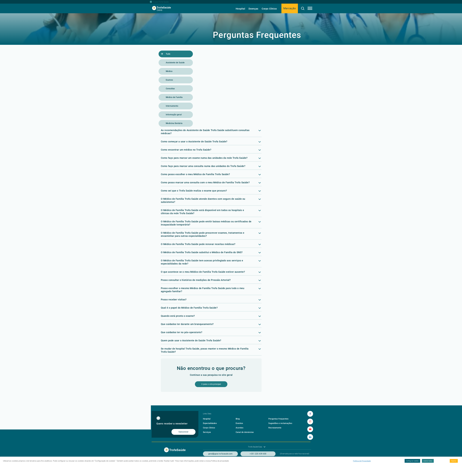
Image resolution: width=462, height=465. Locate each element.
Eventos (239, 423)
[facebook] (310, 414)
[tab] (211, 133)
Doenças (253, 8)
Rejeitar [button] (453, 461)
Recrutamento (274, 428)
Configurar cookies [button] (412, 461)
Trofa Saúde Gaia (255, 447)
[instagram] (310, 421)
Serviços (207, 432)
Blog (238, 419)
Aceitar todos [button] (427, 461)
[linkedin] (310, 437)
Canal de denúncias (245, 432)
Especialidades (210, 423)
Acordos (239, 428)
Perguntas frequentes (278, 419)
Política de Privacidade (362, 461)
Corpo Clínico (269, 8)
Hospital (240, 8)
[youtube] (310, 429)
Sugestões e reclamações (280, 423)
